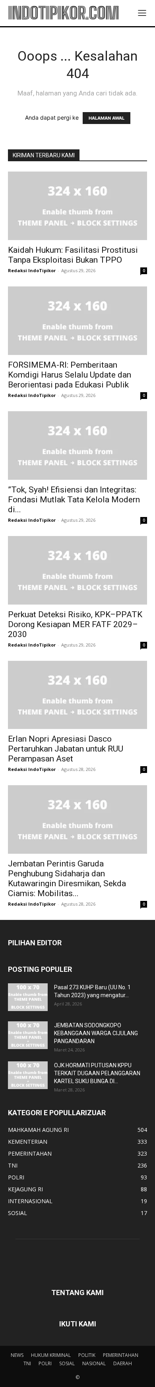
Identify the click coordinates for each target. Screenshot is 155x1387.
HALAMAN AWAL (106, 118)
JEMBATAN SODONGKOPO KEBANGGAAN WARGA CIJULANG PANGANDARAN (96, 1033)
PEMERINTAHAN (120, 1355)
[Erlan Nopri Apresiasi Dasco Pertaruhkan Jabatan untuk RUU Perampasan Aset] (77, 695)
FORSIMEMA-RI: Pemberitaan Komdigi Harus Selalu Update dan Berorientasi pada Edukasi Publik (69, 374)
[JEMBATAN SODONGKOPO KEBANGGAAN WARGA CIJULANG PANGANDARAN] (28, 1035)
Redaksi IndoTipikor (32, 270)
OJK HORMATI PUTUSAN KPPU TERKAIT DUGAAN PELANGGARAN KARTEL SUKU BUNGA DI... (97, 1073)
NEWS (17, 1355)
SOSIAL (67, 1363)
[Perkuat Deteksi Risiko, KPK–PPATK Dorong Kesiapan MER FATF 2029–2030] (77, 570)
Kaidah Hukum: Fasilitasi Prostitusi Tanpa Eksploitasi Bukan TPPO (73, 255)
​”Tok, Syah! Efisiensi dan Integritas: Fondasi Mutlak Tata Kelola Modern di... (74, 499)
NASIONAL (94, 1363)
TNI (27, 1363)
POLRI (45, 1363)
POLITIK (86, 1355)
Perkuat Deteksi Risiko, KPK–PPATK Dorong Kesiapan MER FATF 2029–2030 (75, 624)
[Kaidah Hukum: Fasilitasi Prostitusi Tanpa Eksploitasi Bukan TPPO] (77, 206)
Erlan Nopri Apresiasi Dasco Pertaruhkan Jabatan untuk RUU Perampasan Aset (65, 748)
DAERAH (122, 1363)
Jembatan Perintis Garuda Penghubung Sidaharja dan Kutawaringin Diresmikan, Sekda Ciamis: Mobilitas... (67, 878)
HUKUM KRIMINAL (51, 1355)
